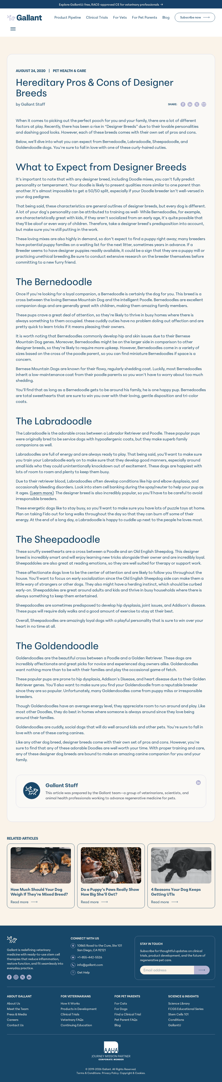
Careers (12, 1019)
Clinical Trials (97, 17)
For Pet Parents (144, 17)
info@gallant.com (90, 965)
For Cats (120, 1003)
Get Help (83, 972)
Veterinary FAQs (72, 1019)
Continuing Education (76, 1025)
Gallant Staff (62, 785)
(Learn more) (42, 492)
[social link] (9, 977)
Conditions (176, 1019)
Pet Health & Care (69, 71)
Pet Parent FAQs (125, 1019)
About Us (13, 1003)
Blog (166, 17)
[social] (183, 104)
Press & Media (17, 1014)
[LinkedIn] (198, 782)
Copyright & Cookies (132, 1073)
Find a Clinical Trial (127, 1014)
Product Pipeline (67, 17)
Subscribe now (190, 17)
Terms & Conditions (89, 1073)
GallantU (174, 1025)
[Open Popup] (202, 970)
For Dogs (120, 1009)
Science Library (179, 1003)
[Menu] (13, 28)
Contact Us (15, 1025)
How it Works (70, 1003)
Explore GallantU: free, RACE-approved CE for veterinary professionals (109, 4)
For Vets (120, 17)
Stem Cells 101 (178, 1014)
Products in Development (79, 1009)
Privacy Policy (110, 1073)
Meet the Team (18, 1009)
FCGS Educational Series (186, 1009)
